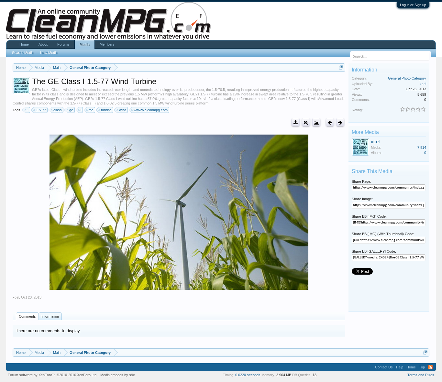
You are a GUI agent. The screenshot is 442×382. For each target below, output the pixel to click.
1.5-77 (41, 110)
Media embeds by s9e (117, 375)
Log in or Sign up (413, 5)
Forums (63, 44)
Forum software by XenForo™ (52, 375)
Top (422, 367)
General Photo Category (407, 78)
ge (71, 110)
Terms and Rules (420, 375)
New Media (49, 53)
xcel (16, 297)
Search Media (23, 53)
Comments (27, 316)
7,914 (421, 147)
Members (107, 44)
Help (399, 367)
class (57, 110)
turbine (106, 110)
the (91, 110)
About (43, 44)
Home (24, 44)
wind (122, 110)
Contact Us (384, 367)
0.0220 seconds (247, 375)
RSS (430, 367)
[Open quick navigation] (341, 67)
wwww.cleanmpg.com (151, 110)
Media (85, 45)
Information (50, 316)
